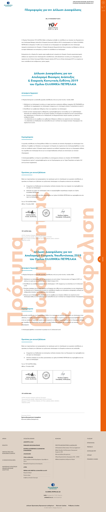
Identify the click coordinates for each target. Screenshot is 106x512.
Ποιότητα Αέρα (27, 475)
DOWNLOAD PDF (91, 451)
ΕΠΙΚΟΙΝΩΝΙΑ (90, 443)
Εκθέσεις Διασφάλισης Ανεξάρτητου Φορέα (65, 459)
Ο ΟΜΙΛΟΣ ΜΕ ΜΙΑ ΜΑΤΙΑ (8, 460)
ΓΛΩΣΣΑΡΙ (89, 438)
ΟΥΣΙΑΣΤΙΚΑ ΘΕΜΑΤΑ (29, 438)
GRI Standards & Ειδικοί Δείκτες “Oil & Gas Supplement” (67, 447)
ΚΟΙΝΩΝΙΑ (58, 438)
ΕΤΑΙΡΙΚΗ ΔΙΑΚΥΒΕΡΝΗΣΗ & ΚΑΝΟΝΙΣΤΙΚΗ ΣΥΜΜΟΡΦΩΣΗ (34, 449)
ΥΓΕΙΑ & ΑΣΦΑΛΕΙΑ (28, 457)
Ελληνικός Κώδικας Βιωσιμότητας (29, 419)
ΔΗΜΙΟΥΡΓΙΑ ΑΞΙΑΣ (28, 442)
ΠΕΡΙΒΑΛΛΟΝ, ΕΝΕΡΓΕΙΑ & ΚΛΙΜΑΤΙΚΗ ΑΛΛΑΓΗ (35, 470)
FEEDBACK (90, 447)
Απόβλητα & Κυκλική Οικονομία (31, 477)
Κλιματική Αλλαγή (28, 472)
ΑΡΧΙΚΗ (4, 438)
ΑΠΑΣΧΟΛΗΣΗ (27, 453)
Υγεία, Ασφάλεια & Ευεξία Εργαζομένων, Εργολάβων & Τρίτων (36, 460)
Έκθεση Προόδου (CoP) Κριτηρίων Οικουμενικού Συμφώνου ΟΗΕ (66, 451)
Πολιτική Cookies (61, 505)
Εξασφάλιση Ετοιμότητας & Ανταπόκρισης (33, 463)
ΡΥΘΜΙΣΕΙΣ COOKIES (92, 459)
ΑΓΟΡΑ (25, 467)
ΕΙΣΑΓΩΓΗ (4, 445)
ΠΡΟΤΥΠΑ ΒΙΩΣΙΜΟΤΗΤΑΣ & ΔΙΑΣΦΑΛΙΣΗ (66, 445)
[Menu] (103, 2)
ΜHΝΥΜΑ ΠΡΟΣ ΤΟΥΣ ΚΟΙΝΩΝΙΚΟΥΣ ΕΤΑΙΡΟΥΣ (8, 452)
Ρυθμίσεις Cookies (73, 505)
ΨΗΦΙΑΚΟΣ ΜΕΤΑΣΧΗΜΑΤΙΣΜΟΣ (32, 445)
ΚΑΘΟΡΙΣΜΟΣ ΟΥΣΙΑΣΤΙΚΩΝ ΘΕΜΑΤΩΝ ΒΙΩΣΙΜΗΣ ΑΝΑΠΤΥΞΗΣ (9, 468)
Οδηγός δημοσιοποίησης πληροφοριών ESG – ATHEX (67, 456)
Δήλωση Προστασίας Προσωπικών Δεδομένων (40, 505)
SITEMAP (89, 455)
